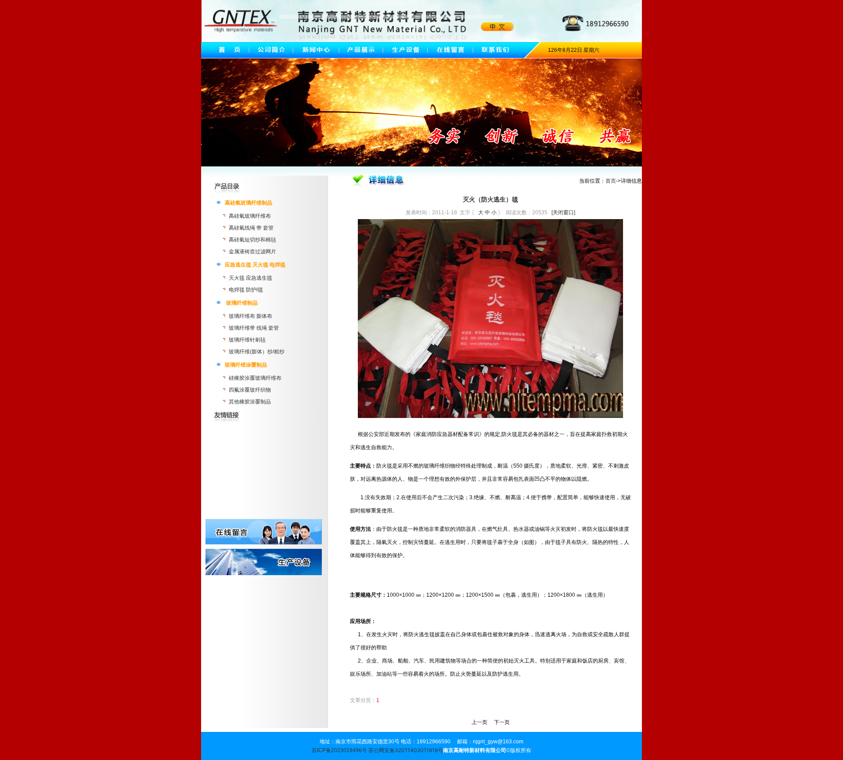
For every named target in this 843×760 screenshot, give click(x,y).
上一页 (479, 722)
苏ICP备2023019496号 (339, 750)
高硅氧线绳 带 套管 (251, 228)
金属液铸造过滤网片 (252, 252)
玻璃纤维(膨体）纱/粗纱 (257, 352)
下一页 (502, 722)
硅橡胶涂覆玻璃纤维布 (255, 378)
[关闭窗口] (563, 212)
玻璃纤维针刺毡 (247, 340)
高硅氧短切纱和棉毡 (252, 240)
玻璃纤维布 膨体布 (250, 316)
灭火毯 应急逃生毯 (250, 278)
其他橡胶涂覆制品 (250, 402)
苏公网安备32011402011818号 (405, 750)
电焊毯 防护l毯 (246, 290)
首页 (610, 181)
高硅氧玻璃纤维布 (250, 216)
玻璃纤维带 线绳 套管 (254, 328)
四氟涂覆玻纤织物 (250, 390)
